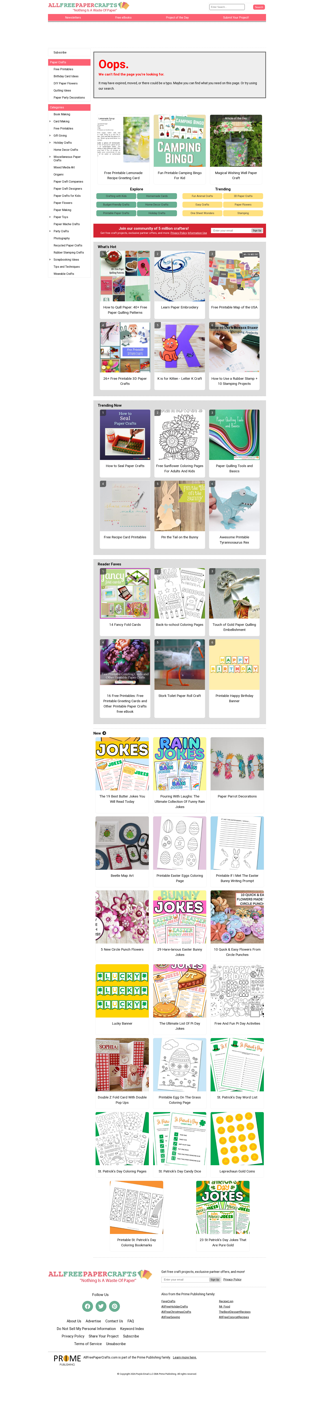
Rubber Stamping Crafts (69, 252)
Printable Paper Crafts (116, 213)
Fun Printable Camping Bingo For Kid (180, 175)
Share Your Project (104, 1336)
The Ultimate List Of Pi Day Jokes (179, 1026)
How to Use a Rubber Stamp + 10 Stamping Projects (234, 381)
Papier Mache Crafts (67, 224)
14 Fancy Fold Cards (125, 625)
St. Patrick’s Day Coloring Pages (122, 1171)
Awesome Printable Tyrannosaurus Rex (234, 540)
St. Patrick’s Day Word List (237, 1097)
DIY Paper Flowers (66, 83)
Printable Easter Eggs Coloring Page (179, 878)
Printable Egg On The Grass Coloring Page (180, 1100)
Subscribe (60, 52)
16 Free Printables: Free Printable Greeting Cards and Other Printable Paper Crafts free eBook (125, 703)
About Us (74, 1321)
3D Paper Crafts (243, 196)
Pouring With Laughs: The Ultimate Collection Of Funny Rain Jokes (180, 801)
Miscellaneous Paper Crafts (67, 158)
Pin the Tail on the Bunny (179, 537)
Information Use (197, 233)
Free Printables (63, 69)
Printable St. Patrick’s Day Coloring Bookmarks (136, 1242)
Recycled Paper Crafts (68, 245)
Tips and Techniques (67, 266)
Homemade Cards (157, 196)
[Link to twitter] (101, 1306)
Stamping (243, 213)
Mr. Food (224, 1306)
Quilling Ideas (62, 90)
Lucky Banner (122, 1023)
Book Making (62, 114)
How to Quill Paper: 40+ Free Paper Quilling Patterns (125, 310)
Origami (58, 174)
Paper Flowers (63, 203)
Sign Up (257, 230)
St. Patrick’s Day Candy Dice (180, 1171)
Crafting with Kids (116, 196)
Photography (62, 238)
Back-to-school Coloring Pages (179, 625)
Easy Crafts (202, 204)
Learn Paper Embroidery (179, 307)
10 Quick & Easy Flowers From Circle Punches (237, 952)
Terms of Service (88, 1344)
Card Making (61, 121)
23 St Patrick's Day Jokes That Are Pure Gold (223, 1242)
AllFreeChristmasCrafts (176, 1312)
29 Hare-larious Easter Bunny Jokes (179, 952)
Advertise (93, 1321)
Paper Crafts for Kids (67, 196)
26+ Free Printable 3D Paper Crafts (125, 381)
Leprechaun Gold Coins (237, 1171)
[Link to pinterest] (114, 1306)
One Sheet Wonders (202, 213)
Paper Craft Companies (68, 181)
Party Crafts (61, 231)
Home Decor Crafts (66, 149)
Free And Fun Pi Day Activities (237, 1023)
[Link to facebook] (87, 1306)
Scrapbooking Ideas (66, 259)
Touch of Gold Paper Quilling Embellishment (234, 627)
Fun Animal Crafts (202, 196)
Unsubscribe (116, 1344)
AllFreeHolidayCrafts (174, 1306)
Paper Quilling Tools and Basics (234, 468)
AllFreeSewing (170, 1317)
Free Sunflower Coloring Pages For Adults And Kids (179, 468)
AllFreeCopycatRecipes (234, 1317)
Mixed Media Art (64, 167)
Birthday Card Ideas (66, 76)
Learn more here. (185, 1357)
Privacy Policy (179, 233)
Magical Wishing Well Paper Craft (236, 175)
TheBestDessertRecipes (235, 1312)
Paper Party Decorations (69, 97)
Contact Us (114, 1321)
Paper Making (62, 210)
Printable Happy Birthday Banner (234, 698)
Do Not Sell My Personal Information (86, 1329)
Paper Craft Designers (68, 188)
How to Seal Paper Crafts (125, 466)
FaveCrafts (168, 1301)
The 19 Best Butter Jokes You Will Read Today (122, 799)
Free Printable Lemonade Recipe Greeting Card (123, 175)
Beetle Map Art (122, 875)
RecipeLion (226, 1301)
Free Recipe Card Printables (125, 537)
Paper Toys (61, 217)
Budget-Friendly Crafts (116, 204)
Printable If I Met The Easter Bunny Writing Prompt (237, 878)
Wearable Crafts (64, 274)
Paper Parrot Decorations (237, 796)
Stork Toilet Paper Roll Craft (179, 696)
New (97, 733)
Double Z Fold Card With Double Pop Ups (122, 1100)
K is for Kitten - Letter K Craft (179, 378)
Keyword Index (132, 1329)
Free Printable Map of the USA (234, 307)
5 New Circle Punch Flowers (122, 949)
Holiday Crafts (63, 142)
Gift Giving (60, 135)
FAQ (130, 1321)
